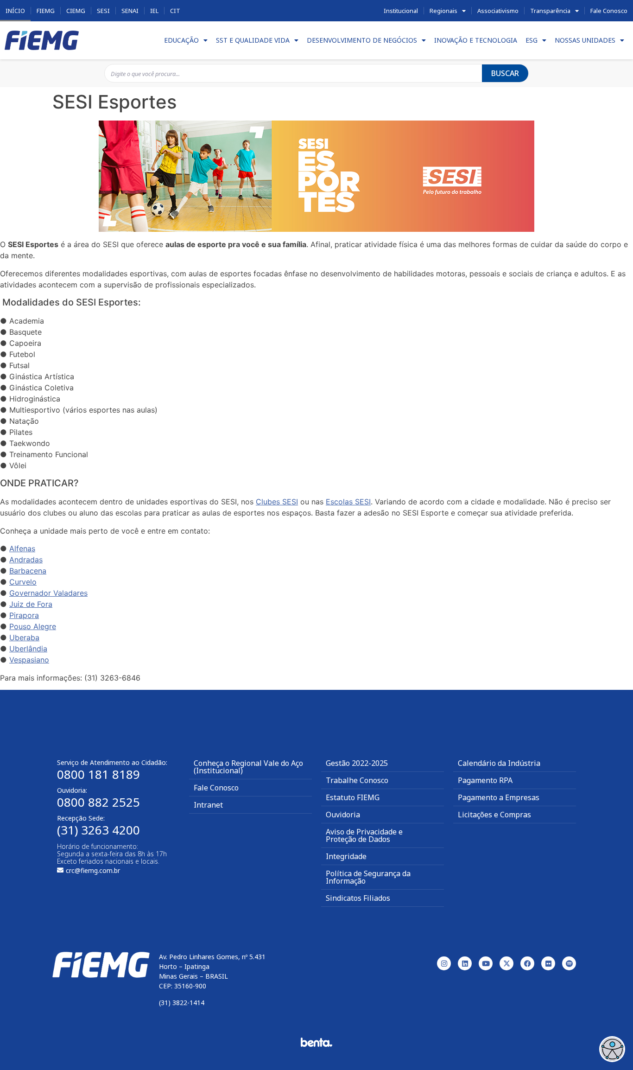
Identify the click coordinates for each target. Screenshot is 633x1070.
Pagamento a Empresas (498, 797)
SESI (103, 10)
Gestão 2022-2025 (357, 763)
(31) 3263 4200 (98, 830)
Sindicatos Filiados (358, 898)
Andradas (26, 559)
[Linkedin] (465, 963)
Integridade (346, 856)
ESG (531, 40)
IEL (154, 10)
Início (15, 10)
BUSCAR (505, 73)
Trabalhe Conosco (357, 780)
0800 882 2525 (98, 802)
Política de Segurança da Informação (368, 877)
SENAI (130, 10)
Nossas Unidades (585, 40)
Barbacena (27, 570)
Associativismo (498, 10)
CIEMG (75, 10)
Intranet (208, 805)
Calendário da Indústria (499, 763)
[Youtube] (486, 963)
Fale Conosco (608, 10)
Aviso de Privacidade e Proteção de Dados (364, 835)
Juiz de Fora (30, 604)
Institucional (401, 10)
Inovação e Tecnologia (475, 40)
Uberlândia (28, 648)
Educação (181, 40)
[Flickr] (548, 963)
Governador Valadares (48, 593)
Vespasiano (29, 659)
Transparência (550, 10)
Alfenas (22, 548)
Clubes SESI (277, 501)
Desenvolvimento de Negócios (362, 40)
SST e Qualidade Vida (253, 40)
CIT (175, 10)
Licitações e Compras (494, 814)
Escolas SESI (348, 501)
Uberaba (24, 637)
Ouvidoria (343, 814)
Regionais (443, 10)
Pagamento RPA (485, 780)
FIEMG (46, 10)
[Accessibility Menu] (612, 1049)
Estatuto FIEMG (353, 797)
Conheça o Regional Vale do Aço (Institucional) (248, 767)
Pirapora (24, 615)
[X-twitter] (506, 963)
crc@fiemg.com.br (93, 870)
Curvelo (23, 581)
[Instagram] (444, 963)
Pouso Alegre (32, 626)
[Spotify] (569, 963)
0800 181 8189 (98, 774)
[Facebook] (527, 963)
